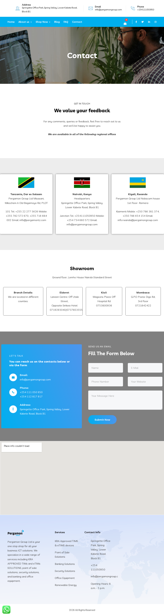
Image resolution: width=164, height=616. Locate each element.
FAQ (66, 21)
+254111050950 (145, 9)
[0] (125, 23)
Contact (77, 21)
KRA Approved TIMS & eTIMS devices (66, 543)
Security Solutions (65, 571)
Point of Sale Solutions (62, 554)
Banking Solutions (65, 563)
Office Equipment (65, 578)
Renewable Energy (66, 585)
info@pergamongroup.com (108, 9)
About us (23, 21)
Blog (57, 21)
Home (11, 21)
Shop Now (42, 21)
